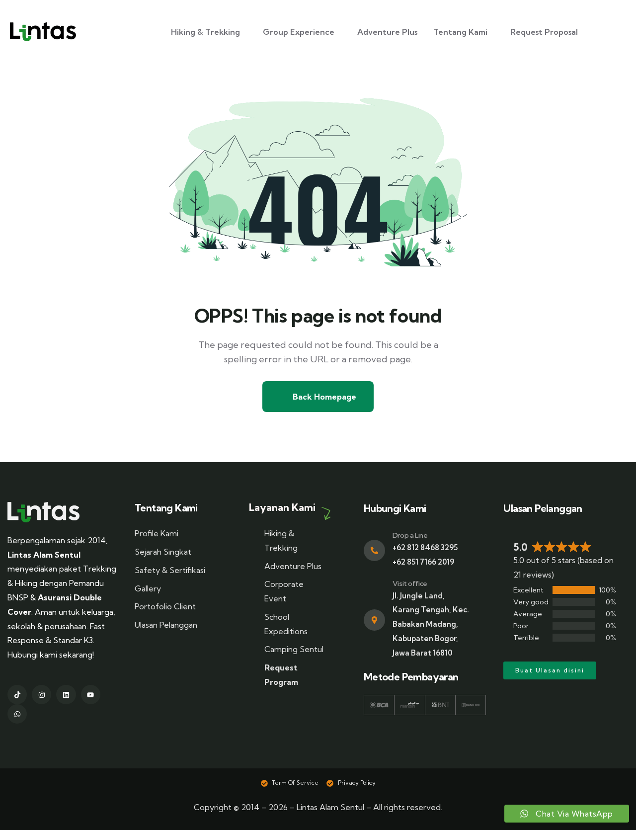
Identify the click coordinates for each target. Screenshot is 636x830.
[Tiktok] (17, 694)
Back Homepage (323, 397)
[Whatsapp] (17, 714)
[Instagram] (41, 694)
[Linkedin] (66, 694)
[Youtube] (90, 694)
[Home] (43, 512)
